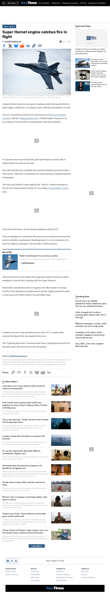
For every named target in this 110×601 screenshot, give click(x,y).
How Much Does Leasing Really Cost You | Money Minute (99, 84)
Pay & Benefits (43, 3)
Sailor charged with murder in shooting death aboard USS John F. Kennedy (90, 315)
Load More (36, 545)
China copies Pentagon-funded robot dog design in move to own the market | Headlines (99, 74)
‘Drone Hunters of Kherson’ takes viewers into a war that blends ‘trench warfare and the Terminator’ (25, 531)
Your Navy (9, 26)
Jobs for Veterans (88, 577)
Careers (84, 574)
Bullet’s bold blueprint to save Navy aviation (39, 255)
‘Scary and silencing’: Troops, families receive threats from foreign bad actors (25, 420)
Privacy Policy (10, 571)
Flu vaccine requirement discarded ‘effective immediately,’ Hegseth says (21, 452)
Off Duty (83, 3)
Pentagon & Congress (70, 3)
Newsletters (35, 574)
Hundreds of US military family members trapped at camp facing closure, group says (89, 335)
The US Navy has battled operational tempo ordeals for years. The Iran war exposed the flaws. (91, 303)
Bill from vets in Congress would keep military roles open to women (24, 498)
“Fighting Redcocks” (29, 118)
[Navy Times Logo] (29, 3)
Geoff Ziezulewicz (13, 41)
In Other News (9, 381)
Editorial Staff (61, 580)
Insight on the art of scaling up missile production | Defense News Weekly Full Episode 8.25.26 (90, 51)
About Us (85, 571)
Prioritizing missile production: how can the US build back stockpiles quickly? (99, 62)
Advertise (59, 571)
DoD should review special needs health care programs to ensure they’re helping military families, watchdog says (24, 405)
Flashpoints (55, 3)
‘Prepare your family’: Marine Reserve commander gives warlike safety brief (24, 514)
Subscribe (34, 571)
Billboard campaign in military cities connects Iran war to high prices (91, 324)
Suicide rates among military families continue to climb (23, 483)
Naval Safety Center (59, 188)
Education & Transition (97, 3)
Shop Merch (35, 580)
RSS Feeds (35, 577)
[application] (91, 38)
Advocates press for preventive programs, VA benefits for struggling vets (22, 466)
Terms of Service (11, 574)
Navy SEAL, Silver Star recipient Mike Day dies (89, 344)
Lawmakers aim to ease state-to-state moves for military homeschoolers (23, 387)
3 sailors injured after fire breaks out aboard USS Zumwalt (23, 437)
